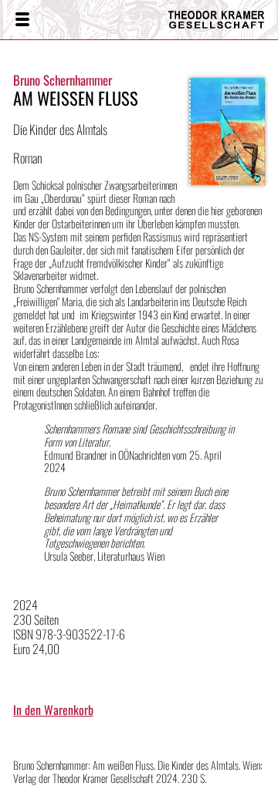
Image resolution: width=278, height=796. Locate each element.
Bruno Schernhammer (62, 79)
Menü (21, 20)
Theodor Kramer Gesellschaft (212, 20)
